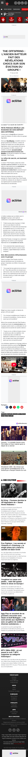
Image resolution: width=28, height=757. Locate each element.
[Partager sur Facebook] (6, 408)
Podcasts (14, 705)
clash (2, 415)
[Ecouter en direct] (15, 2)
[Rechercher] (22, 2)
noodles (11, 415)
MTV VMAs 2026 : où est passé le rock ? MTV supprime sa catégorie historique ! (11, 653)
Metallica (3, 153)
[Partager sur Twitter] (10, 408)
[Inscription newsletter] (19, 2)
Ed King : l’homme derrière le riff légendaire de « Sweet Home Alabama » (13, 502)
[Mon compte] (25, 2)
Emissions (16, 9)
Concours (14, 700)
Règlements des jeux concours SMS (14, 722)
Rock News (7, 9)
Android (14, 713)
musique (15, 414)
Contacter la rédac (14, 691)
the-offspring (21, 414)
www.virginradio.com (19, 743)
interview (3, 414)
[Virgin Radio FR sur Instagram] (14, 730)
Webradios (14, 706)
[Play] (2, 14)
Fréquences (14, 682)
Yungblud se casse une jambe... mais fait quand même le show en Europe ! (12, 581)
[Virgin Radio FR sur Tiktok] (18, 730)
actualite (9, 414)
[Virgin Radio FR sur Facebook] (10, 730)
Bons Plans (14, 696)
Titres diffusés (14, 680)
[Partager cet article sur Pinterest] (14, 408)
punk (6, 415)
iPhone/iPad (14, 712)
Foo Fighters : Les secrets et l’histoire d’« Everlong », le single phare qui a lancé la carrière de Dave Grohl (13, 546)
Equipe (14, 679)
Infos (14, 687)
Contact (14, 677)
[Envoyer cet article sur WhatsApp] (17, 408)
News (14, 689)
